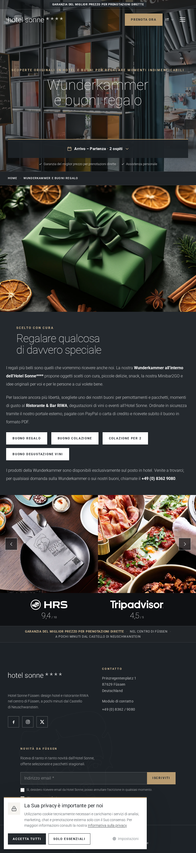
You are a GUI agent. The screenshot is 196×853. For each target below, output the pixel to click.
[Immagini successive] (185, 544)
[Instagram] (27, 721)
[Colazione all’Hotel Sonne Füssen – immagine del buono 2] (147, 544)
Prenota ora (143, 19)
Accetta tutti (27, 839)
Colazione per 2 (125, 438)
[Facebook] (13, 721)
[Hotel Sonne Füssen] (35, 20)
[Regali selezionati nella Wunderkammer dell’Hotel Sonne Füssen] (98, 248)
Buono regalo (27, 438)
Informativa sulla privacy (107, 825)
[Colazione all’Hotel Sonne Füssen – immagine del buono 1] (49, 544)
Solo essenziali (69, 839)
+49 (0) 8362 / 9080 (118, 709)
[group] (98, 544)
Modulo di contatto (117, 701)
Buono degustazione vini (38, 454)
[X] (42, 721)
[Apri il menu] (182, 19)
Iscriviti (161, 778)
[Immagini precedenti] (11, 544)
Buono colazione (75, 438)
